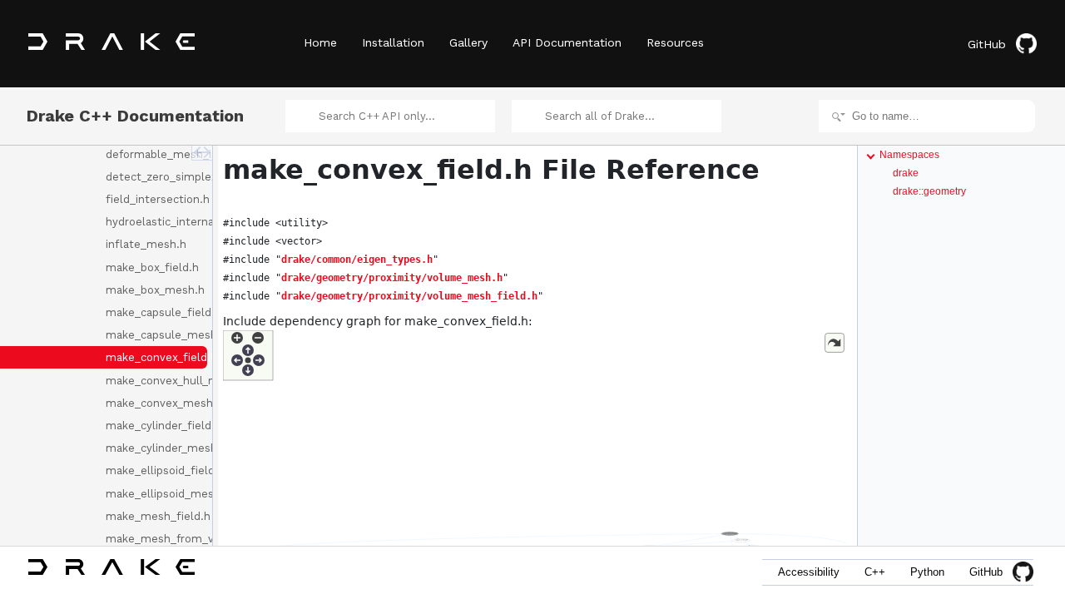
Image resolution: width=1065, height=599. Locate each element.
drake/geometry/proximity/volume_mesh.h (392, 278)
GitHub (987, 44)
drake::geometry (929, 191)
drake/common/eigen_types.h (357, 259)
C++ (874, 572)
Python (927, 572)
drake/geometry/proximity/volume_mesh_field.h (409, 296)
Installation (393, 42)
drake (906, 173)
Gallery (468, 42)
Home (320, 42)
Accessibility (809, 572)
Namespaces (909, 155)
